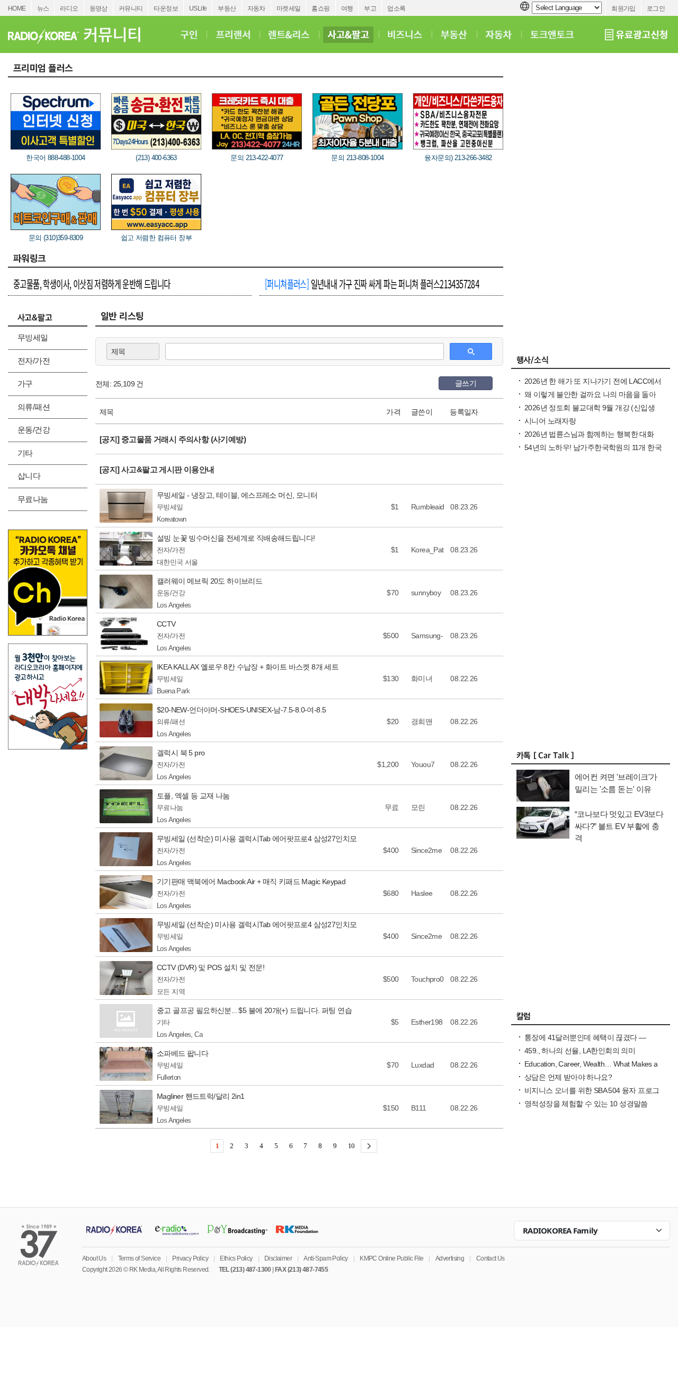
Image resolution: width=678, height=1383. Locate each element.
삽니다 (28, 475)
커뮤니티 (131, 8)
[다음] (369, 1146)
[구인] (188, 34)
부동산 (227, 8)
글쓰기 (465, 383)
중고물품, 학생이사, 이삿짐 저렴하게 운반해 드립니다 (92, 284)
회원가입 (623, 8)
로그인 (656, 8)
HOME (17, 8)
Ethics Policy (236, 1258)
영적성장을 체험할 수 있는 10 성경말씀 (586, 1103)
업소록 (396, 8)
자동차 (256, 8)
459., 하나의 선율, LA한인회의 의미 (579, 1050)
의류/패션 (33, 406)
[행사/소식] (590, 362)
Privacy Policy (190, 1258)
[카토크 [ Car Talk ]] (590, 758)
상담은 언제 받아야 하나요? (568, 1077)
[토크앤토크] (552, 34)
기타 (25, 452)
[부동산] (454, 34)
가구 (25, 383)
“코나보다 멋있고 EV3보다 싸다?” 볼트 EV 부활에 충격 (619, 825)
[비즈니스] (405, 34)
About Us (94, 1258)
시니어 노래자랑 (550, 421)
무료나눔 (32, 499)
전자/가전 (33, 360)
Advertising (449, 1258)
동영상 (99, 8)
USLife (198, 8)
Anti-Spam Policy (325, 1258)
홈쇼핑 (320, 8)
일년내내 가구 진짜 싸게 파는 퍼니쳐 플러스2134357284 (372, 284)
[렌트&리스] (289, 34)
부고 (370, 8)
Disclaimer (278, 1258)
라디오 (69, 8)
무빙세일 (32, 337)
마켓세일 (288, 8)
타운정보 (166, 8)
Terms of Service (139, 1258)
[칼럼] (590, 1018)
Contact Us (490, 1258)
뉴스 (43, 8)
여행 (347, 8)
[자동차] (498, 34)
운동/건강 (33, 429)
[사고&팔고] (348, 34)
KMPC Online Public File (391, 1258)
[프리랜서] (232, 34)
